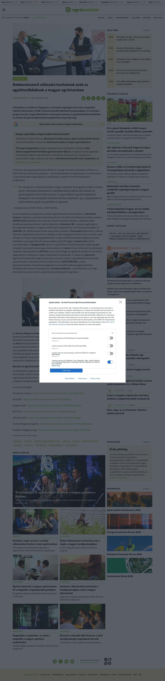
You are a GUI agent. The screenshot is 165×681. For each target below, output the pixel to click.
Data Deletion (70, 378)
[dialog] (82, 340)
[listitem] (82, 333)
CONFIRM (66, 370)
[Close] (121, 303)
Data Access (82, 378)
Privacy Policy (95, 378)
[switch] (110, 338)
